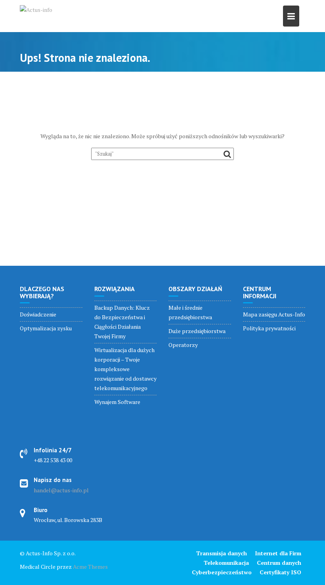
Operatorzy (183, 345)
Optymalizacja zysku (46, 328)
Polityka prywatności (269, 328)
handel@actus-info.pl (61, 490)
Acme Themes (90, 566)
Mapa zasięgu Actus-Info (274, 314)
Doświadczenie (38, 314)
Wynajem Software (117, 402)
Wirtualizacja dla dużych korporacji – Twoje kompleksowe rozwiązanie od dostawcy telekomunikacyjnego (125, 369)
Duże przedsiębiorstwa (197, 331)
